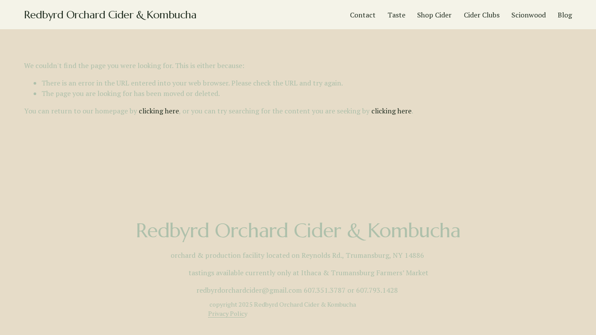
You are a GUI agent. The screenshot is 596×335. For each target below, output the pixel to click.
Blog (565, 15)
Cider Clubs (482, 15)
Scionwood (528, 15)
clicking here (159, 111)
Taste (396, 15)
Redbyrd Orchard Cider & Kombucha (110, 14)
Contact (363, 15)
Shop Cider (434, 15)
